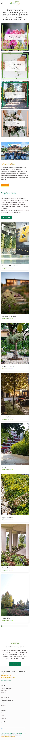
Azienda (5, 185)
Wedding (3, 705)
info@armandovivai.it (8, 677)
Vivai (2, 703)
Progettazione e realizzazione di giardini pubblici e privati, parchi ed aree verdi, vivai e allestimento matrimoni (15, 15)
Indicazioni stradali (6, 681)
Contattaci (15, 664)
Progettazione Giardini (7, 700)
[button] (1, 3)
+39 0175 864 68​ (6, 675)
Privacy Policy (4, 736)
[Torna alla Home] (15, 3)
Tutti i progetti (6, 217)
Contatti (3, 718)
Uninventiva (17, 735)
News (2, 715)
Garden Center (5, 697)
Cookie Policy (11, 736)
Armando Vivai (8, 164)
